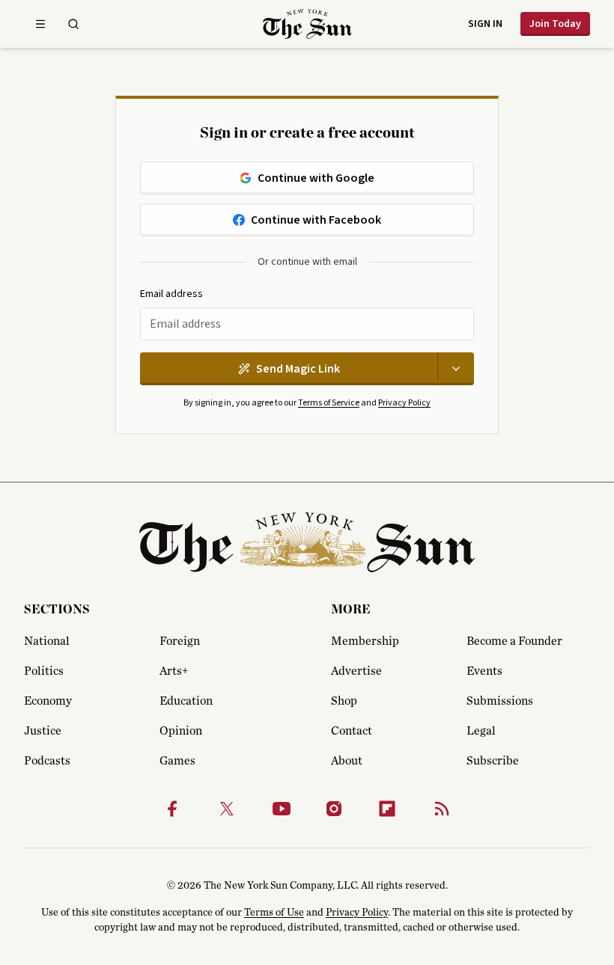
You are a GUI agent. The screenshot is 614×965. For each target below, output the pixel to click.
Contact (351, 731)
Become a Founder (514, 641)
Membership (365, 641)
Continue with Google (316, 178)
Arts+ (173, 671)
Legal (481, 731)
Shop (344, 701)
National (47, 641)
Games (177, 761)
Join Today (555, 23)
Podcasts (47, 761)
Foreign (179, 641)
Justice (42, 731)
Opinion (180, 731)
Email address (171, 294)
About (346, 761)
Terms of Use (274, 912)
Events (484, 671)
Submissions (499, 701)
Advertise (356, 671)
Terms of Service (328, 402)
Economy (48, 701)
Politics (44, 671)
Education (186, 701)
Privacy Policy (404, 402)
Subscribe (492, 761)
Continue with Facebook (316, 220)
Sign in (485, 23)
